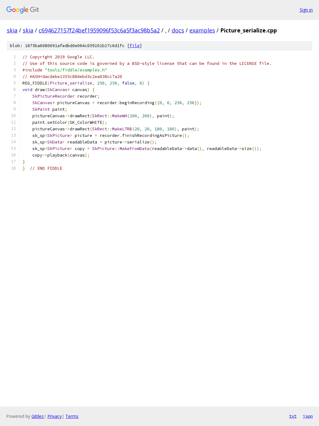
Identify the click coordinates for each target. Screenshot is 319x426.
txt (293, 416)
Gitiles (37, 416)
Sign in (306, 10)
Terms (72, 416)
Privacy (54, 416)
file (135, 45)
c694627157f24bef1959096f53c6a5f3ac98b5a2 (99, 30)
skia (12, 30)
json (308, 416)
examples (202, 30)
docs (178, 30)
